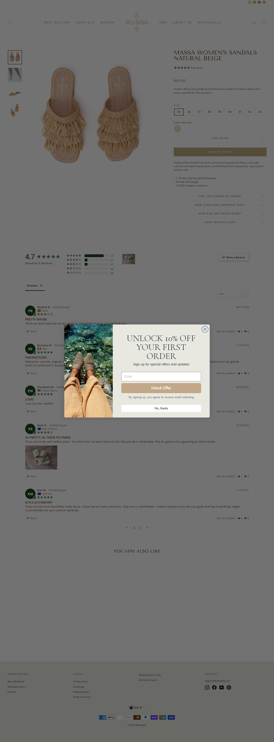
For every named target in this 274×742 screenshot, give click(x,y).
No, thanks (161, 408)
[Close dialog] (205, 329)
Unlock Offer (161, 388)
